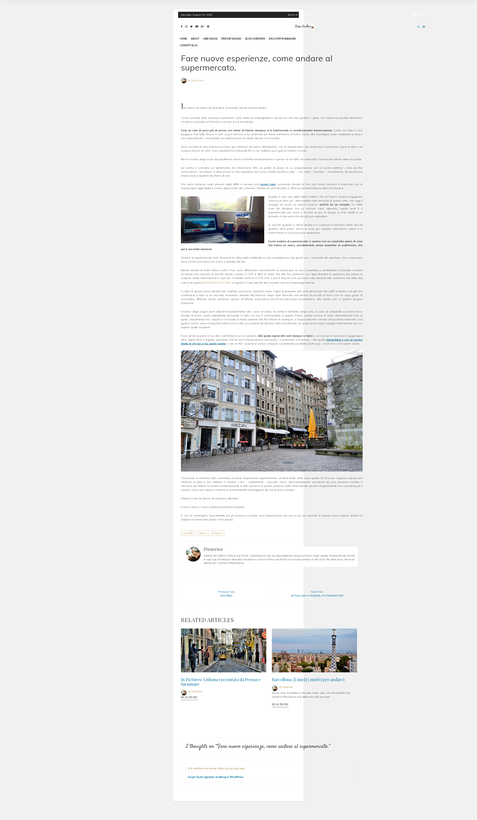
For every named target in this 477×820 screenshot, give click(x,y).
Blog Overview (255, 38)
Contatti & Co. (189, 45)
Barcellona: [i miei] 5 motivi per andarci (303, 678)
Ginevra (202, 533)
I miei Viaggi (210, 38)
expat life (187, 533)
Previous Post (226, 593)
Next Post (317, 593)
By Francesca (196, 80)
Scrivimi (420, 14)
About (195, 38)
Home (183, 38)
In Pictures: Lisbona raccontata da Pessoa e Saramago (216, 680)
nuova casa (268, 184)
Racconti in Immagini (282, 38)
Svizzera (218, 533)
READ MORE (189, 695)
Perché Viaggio (231, 38)
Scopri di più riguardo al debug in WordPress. (216, 779)
